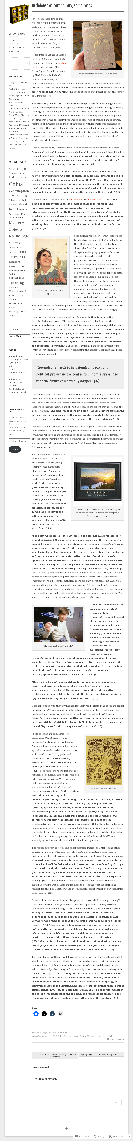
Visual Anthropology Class (17, 311)
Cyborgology (15, 363)
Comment (113, 1102)
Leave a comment (117, 1039)
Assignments (16, 173)
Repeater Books (71, 1036)
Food (13, 209)
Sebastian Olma (85, 1036)
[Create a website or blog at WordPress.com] (66, 1129)
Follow (14, 449)
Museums (18, 217)
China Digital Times (18, 359)
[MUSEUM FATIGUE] (19, 24)
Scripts (12, 274)
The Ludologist (16, 389)
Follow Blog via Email (17, 410)
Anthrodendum (16, 356)
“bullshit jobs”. (95, 199)
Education (14, 200)
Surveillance (16, 277)
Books (44, 1036)
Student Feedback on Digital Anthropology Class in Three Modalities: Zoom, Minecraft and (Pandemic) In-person (19, 138)
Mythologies (16, 47)
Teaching (16, 283)
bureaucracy (75, 199)
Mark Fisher (58, 1036)
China (16, 184)
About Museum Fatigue (17, 35)
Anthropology (19, 168)
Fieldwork (22, 204)
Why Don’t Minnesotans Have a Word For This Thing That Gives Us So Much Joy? (19, 112)
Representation (17, 270)
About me (14, 51)
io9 (10, 366)
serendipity (97, 1036)
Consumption (19, 191)
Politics (23, 257)
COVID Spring (18, 195)
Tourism (14, 287)
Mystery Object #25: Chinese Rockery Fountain (101, 1054)
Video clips (16, 295)
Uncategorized (17, 291)
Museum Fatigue (41, 1033)
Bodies (13, 177)
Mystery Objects (13, 42)
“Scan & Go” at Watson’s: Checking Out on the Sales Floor (55, 1055)
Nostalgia (17, 243)
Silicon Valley (108, 1036)
